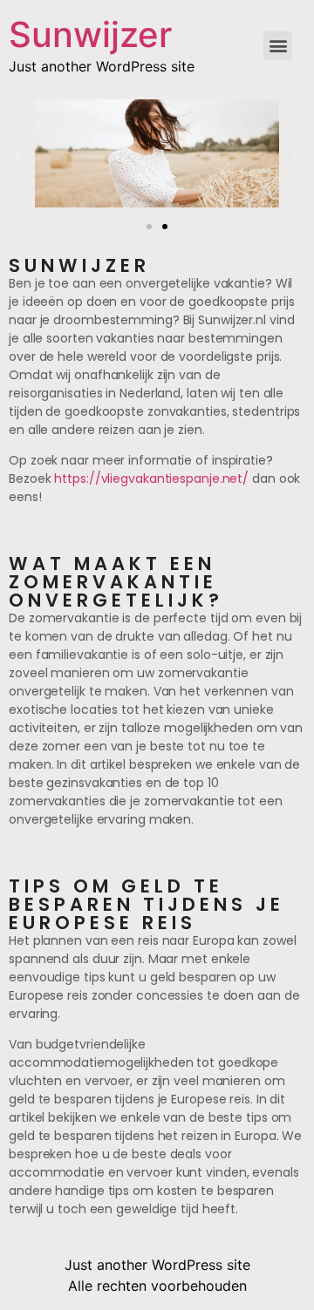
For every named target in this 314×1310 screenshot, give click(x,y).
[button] (149, 226)
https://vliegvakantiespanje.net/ (151, 478)
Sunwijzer (90, 34)
